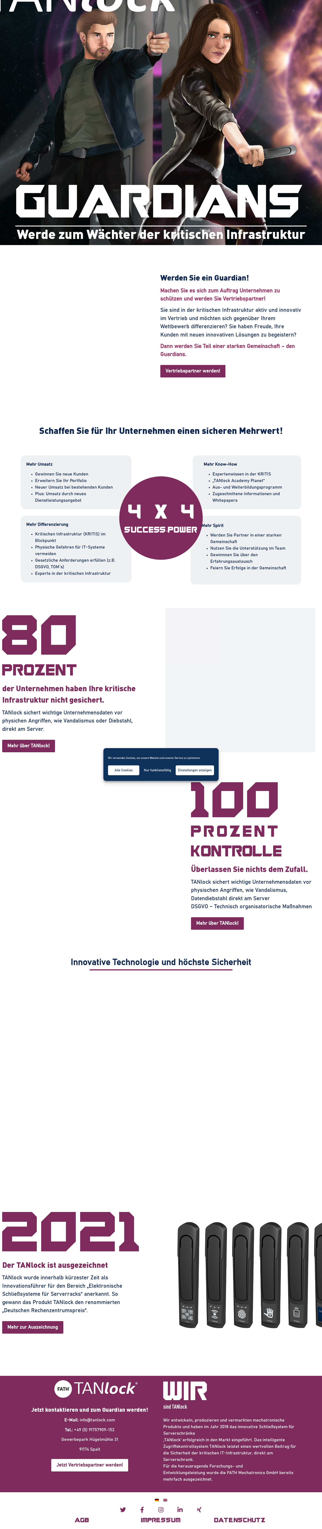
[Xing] (199, 1510)
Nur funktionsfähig (157, 770)
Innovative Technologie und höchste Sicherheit (161, 962)
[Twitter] (123, 1510)
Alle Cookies (124, 770)
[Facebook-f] (142, 1510)
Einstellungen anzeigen (195, 770)
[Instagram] (161, 1510)
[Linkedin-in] (180, 1510)
